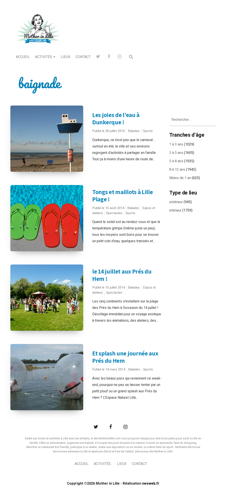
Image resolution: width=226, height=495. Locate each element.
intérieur (175, 210)
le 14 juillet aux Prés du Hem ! (122, 275)
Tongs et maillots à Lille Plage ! (122, 195)
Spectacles (114, 213)
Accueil (23, 57)
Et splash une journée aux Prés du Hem (125, 357)
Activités (43, 57)
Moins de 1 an (180, 178)
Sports (148, 130)
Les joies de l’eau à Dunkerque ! (115, 118)
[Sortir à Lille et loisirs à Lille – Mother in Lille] (38, 34)
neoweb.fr (150, 483)
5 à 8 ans (176, 161)
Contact (83, 57)
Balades (134, 130)
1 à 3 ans (176, 144)
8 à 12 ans (177, 169)
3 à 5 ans (176, 152)
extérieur (176, 202)
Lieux (65, 57)
